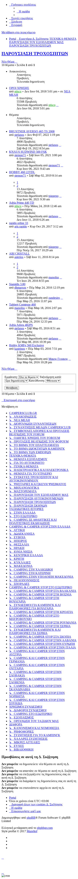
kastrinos (19, 348)
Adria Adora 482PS (21, 325)
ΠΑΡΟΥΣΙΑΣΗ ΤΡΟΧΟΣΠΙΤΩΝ (35, 53)
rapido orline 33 (18, 223)
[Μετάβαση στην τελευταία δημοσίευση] (57, 105)
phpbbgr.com (45, 827)
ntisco (17, 91)
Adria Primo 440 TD (21, 202)
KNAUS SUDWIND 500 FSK (28, 151)
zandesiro (54, 297)
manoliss (53, 277)
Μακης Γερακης (58, 358)
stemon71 (20, 155)
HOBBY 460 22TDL (22, 172)
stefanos (19, 134)
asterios (18, 257)
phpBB (31, 817)
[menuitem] (23, 11)
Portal (12, 38)
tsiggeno (53, 195)
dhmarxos (20, 287)
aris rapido (20, 226)
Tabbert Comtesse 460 (22, 304)
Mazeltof (32, 831)
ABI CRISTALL (19, 253)
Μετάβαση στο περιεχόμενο (18, 32)
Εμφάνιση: (11, 377)
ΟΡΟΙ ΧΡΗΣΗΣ (19, 88)
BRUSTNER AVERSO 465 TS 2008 (32, 131)
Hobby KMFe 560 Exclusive (26, 345)
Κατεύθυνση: (37, 380)
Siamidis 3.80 (17, 284)
